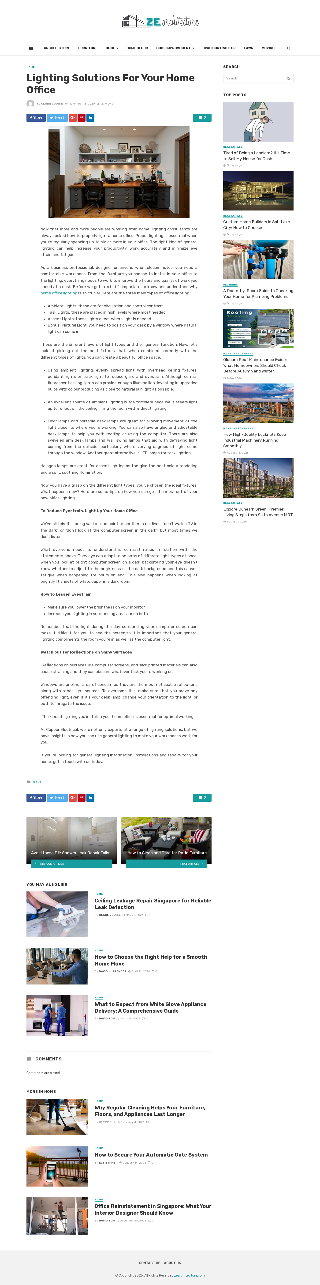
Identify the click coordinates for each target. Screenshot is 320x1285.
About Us (172, 1263)
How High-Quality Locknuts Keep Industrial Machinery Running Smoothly (254, 440)
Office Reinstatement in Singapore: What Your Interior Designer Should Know (153, 1209)
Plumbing (230, 284)
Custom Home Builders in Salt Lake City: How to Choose (256, 224)
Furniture (87, 48)
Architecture (57, 48)
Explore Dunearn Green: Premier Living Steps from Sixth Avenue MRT (258, 512)
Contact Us (149, 1263)
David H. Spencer (113, 971)
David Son (107, 1018)
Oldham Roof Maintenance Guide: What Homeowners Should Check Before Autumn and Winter (255, 365)
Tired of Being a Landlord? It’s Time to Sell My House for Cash (256, 155)
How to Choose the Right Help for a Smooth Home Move (151, 960)
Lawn (248, 48)
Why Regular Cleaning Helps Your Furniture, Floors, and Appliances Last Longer (150, 1111)
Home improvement (173, 48)
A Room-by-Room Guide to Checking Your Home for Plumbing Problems (258, 293)
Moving (268, 48)
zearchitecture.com (189, 1275)
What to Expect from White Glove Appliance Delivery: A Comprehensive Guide (150, 1007)
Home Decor (137, 48)
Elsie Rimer (108, 1162)
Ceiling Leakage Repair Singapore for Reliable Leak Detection (153, 904)
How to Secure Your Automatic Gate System (151, 1155)
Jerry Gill (107, 1122)
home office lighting (59, 293)
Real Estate (233, 147)
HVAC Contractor (219, 48)
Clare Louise (52, 103)
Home (110, 48)
